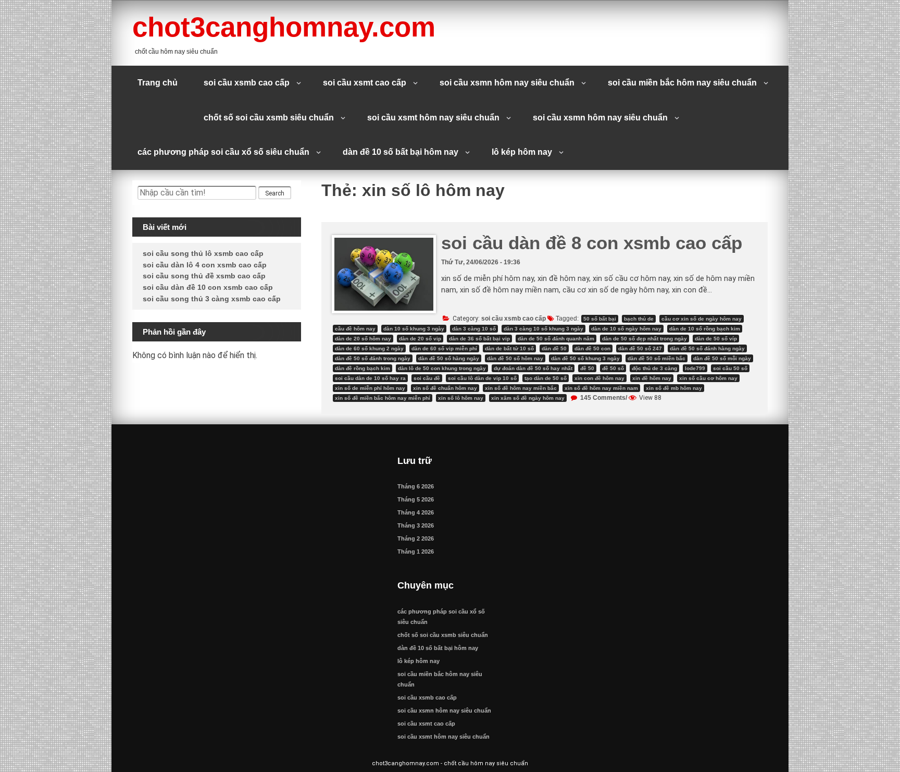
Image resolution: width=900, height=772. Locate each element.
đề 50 (587, 368)
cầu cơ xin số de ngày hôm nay (701, 319)
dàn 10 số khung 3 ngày (413, 329)
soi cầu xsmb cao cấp (247, 82)
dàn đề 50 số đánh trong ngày (372, 358)
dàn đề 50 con (592, 348)
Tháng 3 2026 (415, 525)
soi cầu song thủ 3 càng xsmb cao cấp (212, 299)
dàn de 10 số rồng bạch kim (704, 329)
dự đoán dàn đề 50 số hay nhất (533, 368)
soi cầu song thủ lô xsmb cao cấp (203, 253)
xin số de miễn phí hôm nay (370, 388)
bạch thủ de (639, 319)
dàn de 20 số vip (420, 338)
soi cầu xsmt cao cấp (364, 82)
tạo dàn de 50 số (545, 378)
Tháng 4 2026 (415, 512)
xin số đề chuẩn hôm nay (445, 388)
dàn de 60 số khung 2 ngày (369, 348)
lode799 (695, 368)
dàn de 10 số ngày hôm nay (626, 329)
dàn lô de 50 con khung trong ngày (442, 368)
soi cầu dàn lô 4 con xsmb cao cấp (205, 265)
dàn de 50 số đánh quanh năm (556, 338)
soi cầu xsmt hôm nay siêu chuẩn (433, 117)
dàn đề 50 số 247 (640, 348)
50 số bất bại (599, 319)
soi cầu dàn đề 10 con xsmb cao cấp (208, 287)
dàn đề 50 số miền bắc (656, 358)
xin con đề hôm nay (599, 378)
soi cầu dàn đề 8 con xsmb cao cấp (591, 242)
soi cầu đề (427, 378)
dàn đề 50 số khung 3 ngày (585, 358)
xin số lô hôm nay (460, 398)
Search (274, 193)
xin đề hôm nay (651, 378)
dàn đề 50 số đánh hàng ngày (707, 348)
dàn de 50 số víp (716, 338)
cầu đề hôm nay (355, 329)
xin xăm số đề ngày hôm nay (528, 398)
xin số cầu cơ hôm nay (708, 378)
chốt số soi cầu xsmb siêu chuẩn (269, 117)
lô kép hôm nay (522, 152)
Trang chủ (158, 82)
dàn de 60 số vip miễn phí (444, 348)
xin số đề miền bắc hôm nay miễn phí (382, 398)
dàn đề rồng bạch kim (362, 368)
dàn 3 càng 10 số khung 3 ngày (543, 329)
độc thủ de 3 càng (654, 368)
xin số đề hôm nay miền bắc (521, 388)
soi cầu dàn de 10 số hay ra (370, 378)
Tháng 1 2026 (415, 551)
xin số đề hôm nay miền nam (601, 388)
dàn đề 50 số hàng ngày (448, 358)
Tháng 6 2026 (415, 486)
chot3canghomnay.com (283, 26)
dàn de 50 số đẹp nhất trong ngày (644, 338)
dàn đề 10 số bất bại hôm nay (400, 152)
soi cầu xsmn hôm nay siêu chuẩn (507, 82)
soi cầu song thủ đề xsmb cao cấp (204, 276)
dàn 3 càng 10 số (474, 329)
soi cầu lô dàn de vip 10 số (482, 378)
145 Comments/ (603, 397)
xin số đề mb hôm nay (674, 388)
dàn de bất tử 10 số (509, 348)
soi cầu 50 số (730, 368)
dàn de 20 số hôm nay (363, 338)
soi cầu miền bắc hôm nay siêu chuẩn (682, 82)
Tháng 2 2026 (415, 538)
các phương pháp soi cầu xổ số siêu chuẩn (223, 152)
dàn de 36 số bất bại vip (479, 338)
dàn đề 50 (554, 348)
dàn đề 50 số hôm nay (515, 358)
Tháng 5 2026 (415, 499)
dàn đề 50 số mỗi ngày (722, 358)
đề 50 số (613, 368)
